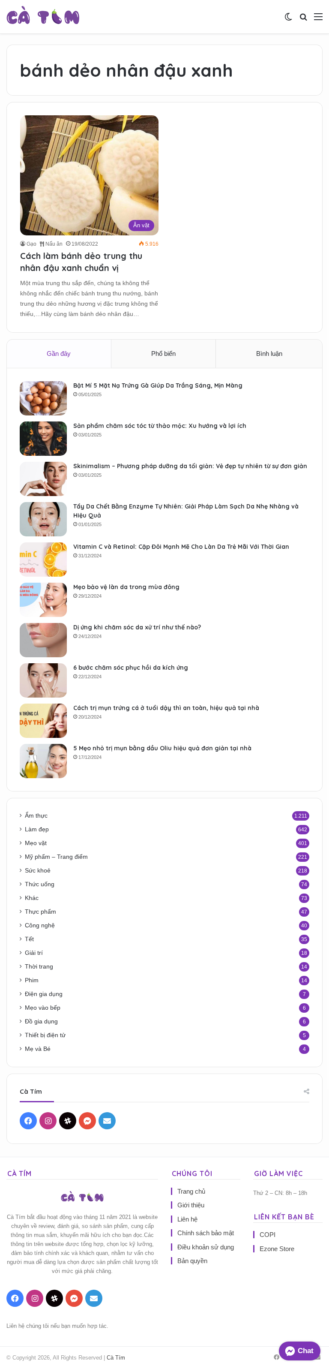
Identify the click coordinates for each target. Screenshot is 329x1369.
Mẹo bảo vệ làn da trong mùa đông (126, 587)
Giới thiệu (190, 1205)
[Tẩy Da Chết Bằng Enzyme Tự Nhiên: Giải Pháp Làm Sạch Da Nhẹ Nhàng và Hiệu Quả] (43, 519)
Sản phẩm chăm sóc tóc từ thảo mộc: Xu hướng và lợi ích (159, 426)
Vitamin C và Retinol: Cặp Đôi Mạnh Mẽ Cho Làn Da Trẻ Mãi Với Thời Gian (181, 547)
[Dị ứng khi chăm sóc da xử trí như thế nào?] (43, 640)
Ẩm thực (36, 815)
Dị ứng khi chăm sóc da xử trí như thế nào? (137, 627)
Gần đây (59, 353)
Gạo (31, 244)
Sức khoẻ (38, 870)
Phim (32, 980)
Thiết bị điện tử (45, 1035)
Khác (32, 898)
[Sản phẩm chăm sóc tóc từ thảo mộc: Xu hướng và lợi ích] (43, 438)
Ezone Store (277, 1248)
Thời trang (39, 966)
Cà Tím (116, 1357)
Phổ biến (163, 353)
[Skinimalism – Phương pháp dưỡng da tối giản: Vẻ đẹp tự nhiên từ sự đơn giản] (43, 479)
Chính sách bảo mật (205, 1233)
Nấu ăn (53, 244)
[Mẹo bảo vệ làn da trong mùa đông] (43, 600)
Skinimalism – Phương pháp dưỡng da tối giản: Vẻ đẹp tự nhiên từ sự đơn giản (190, 466)
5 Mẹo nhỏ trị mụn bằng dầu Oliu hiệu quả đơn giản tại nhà (162, 748)
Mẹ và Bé (38, 1049)
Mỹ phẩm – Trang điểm (56, 857)
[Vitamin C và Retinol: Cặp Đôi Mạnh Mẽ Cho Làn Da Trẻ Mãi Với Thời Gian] (43, 559)
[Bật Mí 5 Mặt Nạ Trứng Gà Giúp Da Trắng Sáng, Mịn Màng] (43, 398)
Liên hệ (187, 1219)
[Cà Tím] (43, 16)
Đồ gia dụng (41, 1021)
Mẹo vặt (36, 843)
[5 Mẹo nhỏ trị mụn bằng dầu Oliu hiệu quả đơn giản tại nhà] (43, 761)
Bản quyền (192, 1260)
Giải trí (34, 953)
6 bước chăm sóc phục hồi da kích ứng (130, 667)
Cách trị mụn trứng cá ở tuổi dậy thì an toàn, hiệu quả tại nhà (166, 708)
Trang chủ (191, 1191)
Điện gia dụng (44, 994)
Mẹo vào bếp (42, 1008)
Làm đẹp (37, 829)
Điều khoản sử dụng (205, 1247)
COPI (267, 1234)
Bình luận (269, 353)
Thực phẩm (40, 912)
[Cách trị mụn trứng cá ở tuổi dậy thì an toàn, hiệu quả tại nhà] (43, 721)
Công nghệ (40, 925)
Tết (29, 939)
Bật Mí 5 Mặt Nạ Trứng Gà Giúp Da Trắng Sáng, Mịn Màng (157, 385)
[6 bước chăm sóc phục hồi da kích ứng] (43, 680)
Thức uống (39, 884)
